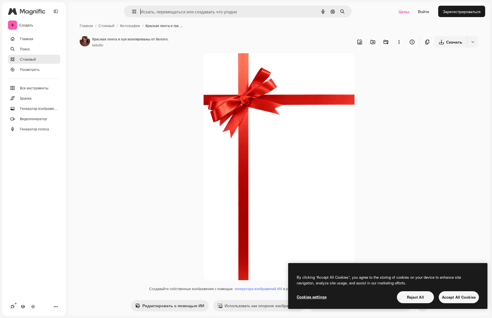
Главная (86, 25)
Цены (404, 11)
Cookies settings (312, 296)
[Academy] (22, 306)
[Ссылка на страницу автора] (85, 42)
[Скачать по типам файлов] (472, 42)
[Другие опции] (399, 42)
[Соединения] (12, 306)
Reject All (415, 297)
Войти (423, 11)
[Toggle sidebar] (55, 11)
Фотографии (130, 25)
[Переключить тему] (33, 306)
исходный (241, 64)
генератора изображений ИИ (258, 288)
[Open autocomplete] (132, 11)
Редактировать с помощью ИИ (173, 305)
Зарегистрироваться (462, 11)
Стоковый (106, 25)
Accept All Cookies (459, 297)
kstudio (97, 44)
